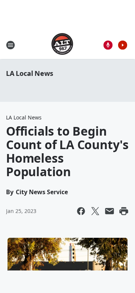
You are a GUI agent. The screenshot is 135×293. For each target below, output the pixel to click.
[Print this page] (123, 211)
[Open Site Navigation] (10, 45)
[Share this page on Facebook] (81, 211)
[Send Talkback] (108, 45)
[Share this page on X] (95, 211)
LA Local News (29, 73)
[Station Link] (62, 45)
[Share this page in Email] (109, 211)
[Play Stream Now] (122, 45)
